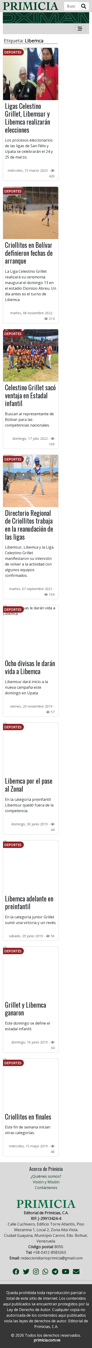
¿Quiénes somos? (46, 1176)
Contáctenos (46, 1187)
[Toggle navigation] (80, 28)
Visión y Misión (46, 1182)
